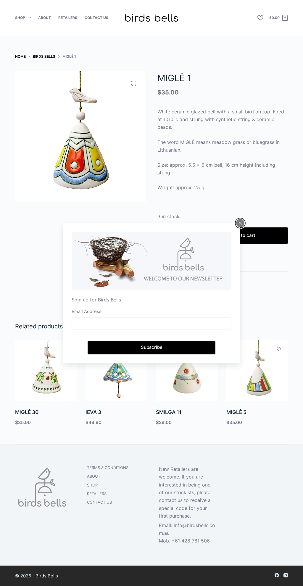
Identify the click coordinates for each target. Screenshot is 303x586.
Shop (20, 17)
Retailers (67, 17)
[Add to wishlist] (278, 349)
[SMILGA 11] (186, 370)
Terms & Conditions (107, 467)
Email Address (86, 311)
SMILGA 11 (168, 412)
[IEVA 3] (116, 370)
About (44, 17)
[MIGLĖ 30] (46, 370)
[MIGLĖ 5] (257, 370)
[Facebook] (277, 575)
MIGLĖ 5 (236, 412)
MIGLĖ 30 (26, 412)
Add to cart (243, 235)
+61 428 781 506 (191, 541)
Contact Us (96, 17)
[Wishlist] (260, 18)
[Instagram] (285, 575)
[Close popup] (240, 223)
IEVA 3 (93, 412)
